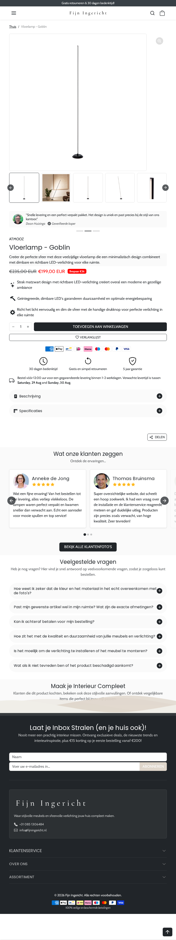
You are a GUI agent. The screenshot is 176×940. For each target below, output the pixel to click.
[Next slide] (165, 187)
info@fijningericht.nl (33, 830)
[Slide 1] (79, 231)
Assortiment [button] (21, 877)
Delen (160, 437)
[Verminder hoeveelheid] (13, 326)
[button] (18, 13)
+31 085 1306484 (31, 824)
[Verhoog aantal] (28, 326)
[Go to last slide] (10, 187)
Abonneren (153, 766)
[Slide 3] (96, 231)
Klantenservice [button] (25, 851)
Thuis (12, 26)
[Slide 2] (88, 231)
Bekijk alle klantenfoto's (88, 547)
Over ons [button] (18, 864)
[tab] (84, 534)
